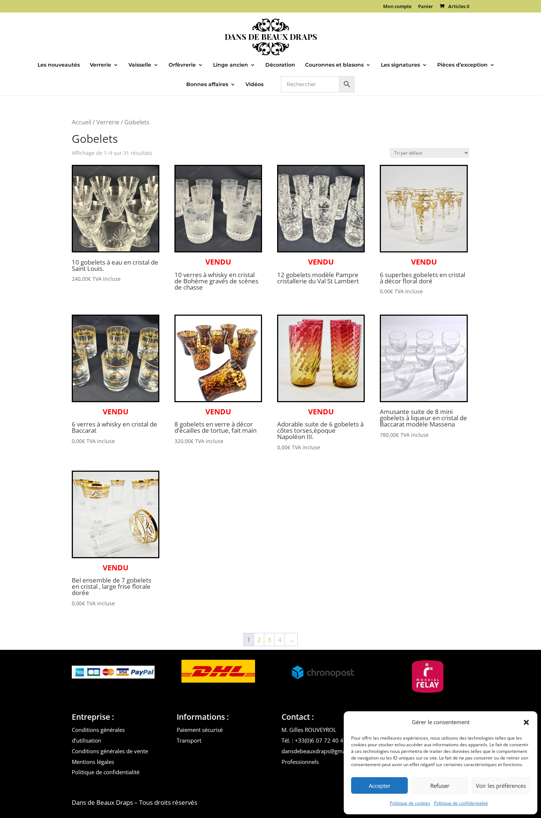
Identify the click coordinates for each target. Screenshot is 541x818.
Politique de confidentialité (461, 803)
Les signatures (400, 65)
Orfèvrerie (182, 65)
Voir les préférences (501, 785)
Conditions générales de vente (110, 751)
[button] (526, 722)
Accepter (379, 785)
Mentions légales (93, 761)
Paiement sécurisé (200, 729)
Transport (189, 740)
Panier (425, 7)
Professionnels (300, 761)
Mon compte (397, 7)
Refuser (439, 785)
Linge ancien (230, 65)
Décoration (280, 65)
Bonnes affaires (207, 85)
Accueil (81, 122)
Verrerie (100, 65)
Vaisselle (139, 65)
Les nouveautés (59, 65)
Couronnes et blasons (334, 65)
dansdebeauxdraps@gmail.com (321, 751)
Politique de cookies (410, 803)
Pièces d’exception (462, 65)
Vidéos (254, 85)
